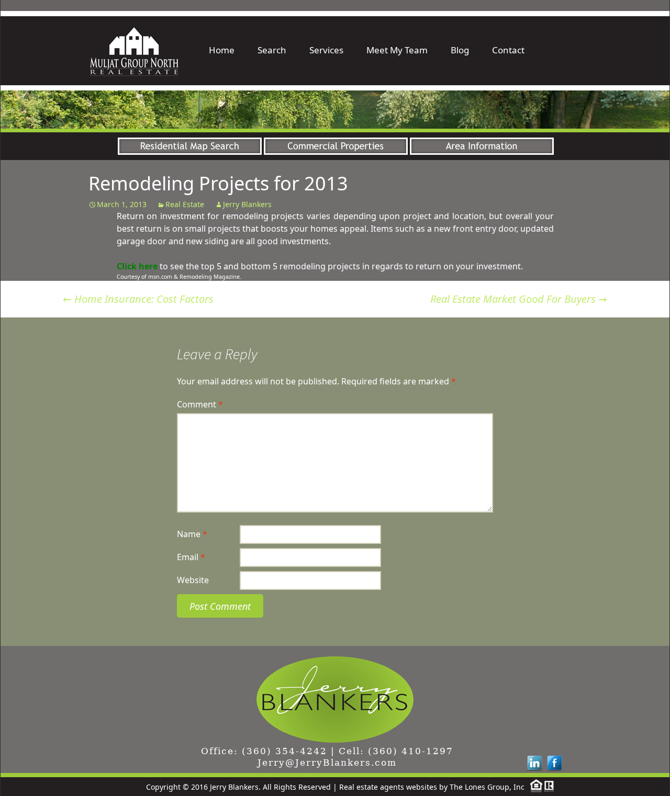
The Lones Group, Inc (487, 787)
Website (193, 580)
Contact (508, 50)
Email (191, 557)
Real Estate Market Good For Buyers (518, 299)
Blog (460, 50)
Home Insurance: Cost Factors (138, 299)
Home (221, 50)
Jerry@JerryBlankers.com (327, 762)
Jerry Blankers (247, 204)
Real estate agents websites (388, 787)
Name (192, 534)
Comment (200, 404)
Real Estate (184, 204)
